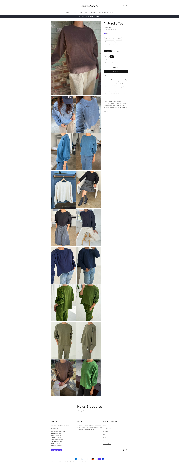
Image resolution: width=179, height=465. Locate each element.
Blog (104, 434)
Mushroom (117, 48)
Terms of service (85, 461)
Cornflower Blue (110, 42)
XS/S (107, 57)
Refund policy (72, 461)
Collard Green (109, 45)
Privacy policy (78, 461)
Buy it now (116, 71)
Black (114, 39)
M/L (112, 56)
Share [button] (106, 111)
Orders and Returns (108, 428)
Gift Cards (105, 431)
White (107, 39)
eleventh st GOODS (57, 461)
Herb (117, 45)
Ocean (120, 39)
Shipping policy (92, 461)
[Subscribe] (100, 415)
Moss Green (108, 48)
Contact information (100, 461)
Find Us (104, 440)
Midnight (119, 42)
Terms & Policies (107, 444)
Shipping (105, 29)
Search (104, 437)
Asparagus (117, 51)
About (104, 425)
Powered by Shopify (64, 461)
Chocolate (107, 51)
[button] (52, 5)
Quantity (105, 59)
